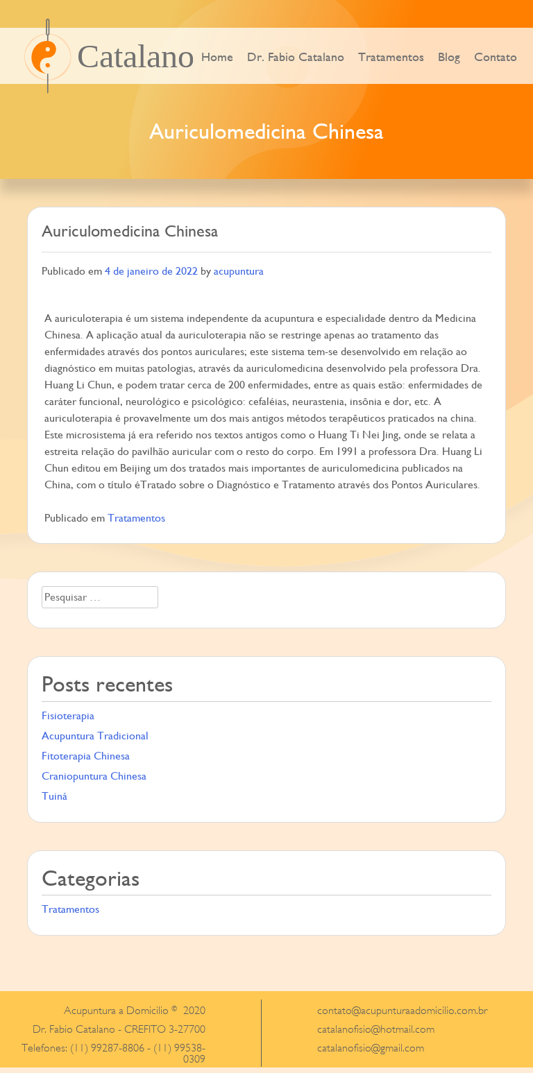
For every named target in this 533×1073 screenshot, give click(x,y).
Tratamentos (391, 56)
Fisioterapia (68, 715)
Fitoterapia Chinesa (86, 755)
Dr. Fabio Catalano (295, 56)
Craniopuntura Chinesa (94, 775)
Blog (449, 56)
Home (217, 56)
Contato (495, 56)
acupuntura (239, 270)
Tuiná (54, 795)
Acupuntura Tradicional (95, 735)
